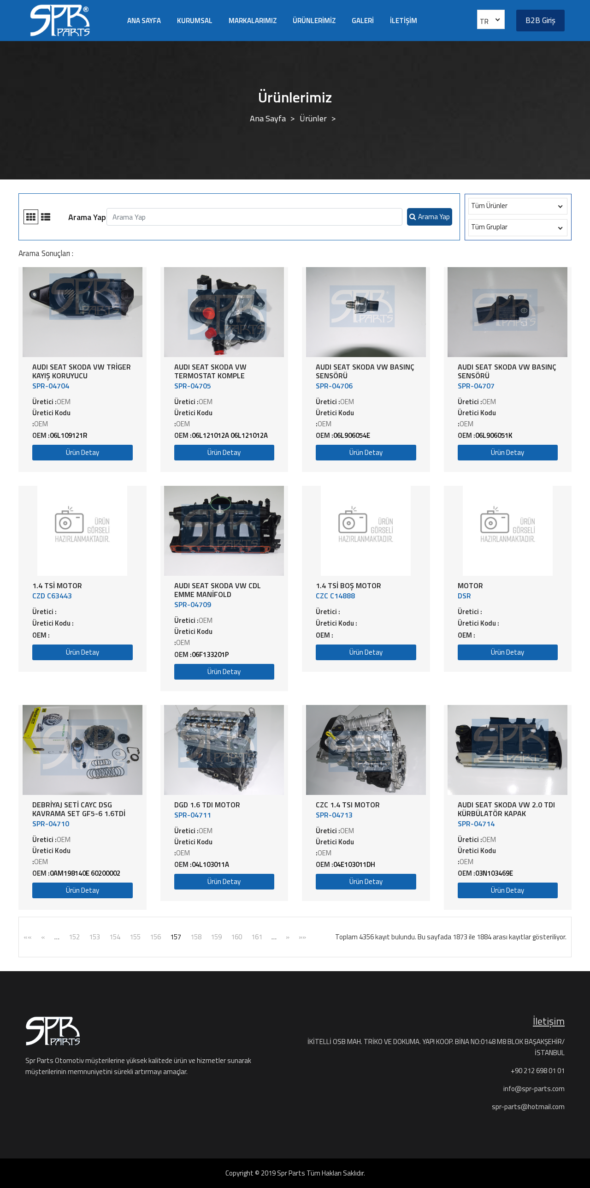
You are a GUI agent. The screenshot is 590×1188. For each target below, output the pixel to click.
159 (216, 936)
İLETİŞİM (403, 20)
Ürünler (313, 118)
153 (94, 936)
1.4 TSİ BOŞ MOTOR (348, 585)
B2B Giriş (540, 20)
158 (195, 936)
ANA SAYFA (144, 20)
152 (74, 936)
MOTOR (470, 585)
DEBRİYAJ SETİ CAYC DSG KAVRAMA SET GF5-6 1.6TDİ (78, 809)
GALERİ (363, 20)
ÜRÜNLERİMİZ (314, 20)
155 (135, 936)
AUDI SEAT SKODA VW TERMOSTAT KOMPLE (210, 371)
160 (236, 936)
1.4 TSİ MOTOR (57, 585)
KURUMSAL (194, 20)
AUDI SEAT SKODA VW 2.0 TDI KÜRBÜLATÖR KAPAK (506, 809)
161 (256, 936)
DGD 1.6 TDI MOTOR (207, 804)
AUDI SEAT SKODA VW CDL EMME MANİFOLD (217, 590)
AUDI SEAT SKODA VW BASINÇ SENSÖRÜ (365, 371)
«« (28, 936)
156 (155, 936)
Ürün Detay (82, 452)
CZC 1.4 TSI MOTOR (348, 804)
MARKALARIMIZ (253, 20)
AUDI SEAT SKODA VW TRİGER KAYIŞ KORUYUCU (81, 371)
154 (114, 936)
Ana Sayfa (268, 118)
